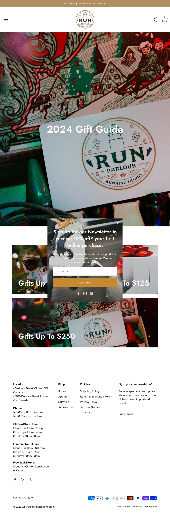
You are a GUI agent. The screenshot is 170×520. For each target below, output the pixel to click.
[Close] (118, 222)
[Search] (156, 20)
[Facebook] (78, 293)
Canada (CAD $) (21, 497)
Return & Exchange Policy (96, 396)
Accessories (65, 407)
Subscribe (85, 282)
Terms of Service (90, 407)
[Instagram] (85, 293)
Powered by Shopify (44, 506)
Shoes (62, 391)
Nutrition (63, 401)
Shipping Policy (89, 391)
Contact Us (87, 412)
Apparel (63, 396)
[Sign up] (155, 414)
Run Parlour (27, 506)
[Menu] (5, 19)
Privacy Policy (88, 401)
